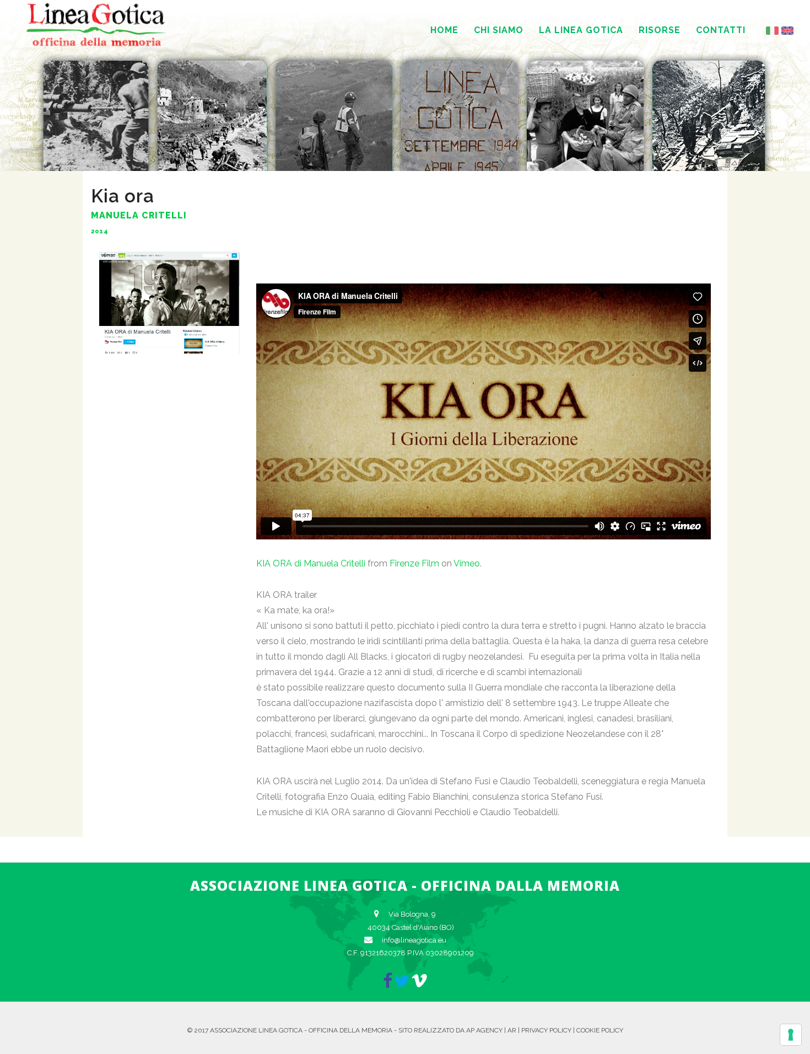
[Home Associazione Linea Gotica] (96, 44)
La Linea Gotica (581, 30)
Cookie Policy (599, 1030)
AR (511, 1030)
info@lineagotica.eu (414, 940)
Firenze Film (414, 563)
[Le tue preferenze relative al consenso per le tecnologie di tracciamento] (790, 1034)
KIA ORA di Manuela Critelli (310, 563)
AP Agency (484, 1030)
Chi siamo (498, 30)
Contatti (721, 30)
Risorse (660, 30)
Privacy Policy (546, 1030)
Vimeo (466, 563)
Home (444, 30)
